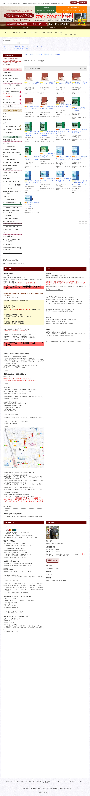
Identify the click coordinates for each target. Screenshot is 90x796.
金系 (4, 113)
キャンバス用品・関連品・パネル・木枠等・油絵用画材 (12, 240)
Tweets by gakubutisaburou (10, 252)
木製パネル (17, 46)
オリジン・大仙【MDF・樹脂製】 (12, 85)
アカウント (11, 27)
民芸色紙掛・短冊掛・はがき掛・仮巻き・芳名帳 (12, 192)
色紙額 (23, 46)
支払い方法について (11, 781)
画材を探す (83, 2)
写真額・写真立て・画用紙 (10, 172)
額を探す (73, 2)
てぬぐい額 (39, 46)
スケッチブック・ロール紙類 (36, 54)
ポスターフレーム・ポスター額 (11, 162)
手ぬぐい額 (6, 196)
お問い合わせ (53, 27)
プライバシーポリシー (57, 781)
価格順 (34, 68)
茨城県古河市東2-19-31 (52, 543)
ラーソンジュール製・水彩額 (10, 78)
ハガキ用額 (6, 143)
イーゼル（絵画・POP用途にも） (12, 218)
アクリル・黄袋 (7, 215)
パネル (5, 233)
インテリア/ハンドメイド (9, 149)
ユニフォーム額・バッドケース (11, 181)
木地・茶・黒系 (7, 119)
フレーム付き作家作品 (9, 146)
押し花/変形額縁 (7, 169)
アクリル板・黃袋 (7, 106)
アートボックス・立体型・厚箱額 (11, 185)
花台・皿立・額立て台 (9, 222)
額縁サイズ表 (58, 32)
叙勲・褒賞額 (6, 178)
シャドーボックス (7, 188)
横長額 (21, 48)
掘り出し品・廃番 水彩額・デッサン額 (16, 32)
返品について (32, 781)
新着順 (38, 68)
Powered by (36, 792)
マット (33, 46)
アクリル (28, 46)
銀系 (4, 116)
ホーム (25, 54)
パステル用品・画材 (8, 236)
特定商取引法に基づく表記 (43, 781)
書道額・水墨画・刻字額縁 (10, 165)
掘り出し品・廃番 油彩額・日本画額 (41, 32)
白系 (4, 123)
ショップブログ (79, 781)
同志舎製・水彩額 (7, 75)
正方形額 (16, 48)
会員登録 (25, 27)
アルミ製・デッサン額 (9, 88)
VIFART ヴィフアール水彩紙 (52, 54)
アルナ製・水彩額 (7, 82)
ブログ (62, 34)
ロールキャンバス (8, 46)
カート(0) (67, 27)
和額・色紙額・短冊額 (9, 140)
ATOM (46, 783)
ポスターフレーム (8, 48)
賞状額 (5, 175)
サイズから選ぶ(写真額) (9, 199)
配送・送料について (22, 781)
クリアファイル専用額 (9, 159)
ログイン (39, 27)
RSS (43, 783)
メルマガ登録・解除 (70, 34)
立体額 (26, 48)
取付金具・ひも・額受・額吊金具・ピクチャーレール (12, 211)
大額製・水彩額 (7, 72)
